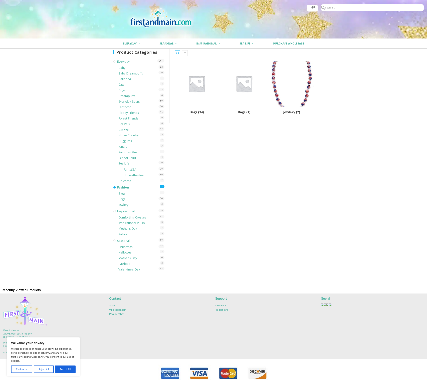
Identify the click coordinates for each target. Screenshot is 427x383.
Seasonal (166, 43)
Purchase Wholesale (288, 43)
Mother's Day (127, 228)
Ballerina (124, 79)
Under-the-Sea (133, 175)
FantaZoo (124, 107)
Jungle (122, 146)
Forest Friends (128, 118)
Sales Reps (220, 305)
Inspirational (206, 43)
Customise (22, 369)
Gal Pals (124, 124)
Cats (121, 84)
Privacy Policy (116, 314)
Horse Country (128, 135)
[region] (43, 356)
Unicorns (124, 181)
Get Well (124, 130)
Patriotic (124, 234)
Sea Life (245, 43)
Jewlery (123, 205)
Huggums (125, 141)
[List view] (185, 53)
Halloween (125, 252)
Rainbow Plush (128, 152)
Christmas (125, 247)
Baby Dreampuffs (130, 73)
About (112, 305)
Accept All (65, 369)
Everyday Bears (129, 102)
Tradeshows (221, 309)
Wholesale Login (117, 309)
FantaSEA (129, 170)
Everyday (130, 43)
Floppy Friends (128, 113)
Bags (121, 193)
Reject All (44, 369)
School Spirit (127, 158)
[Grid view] (177, 53)
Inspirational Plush (131, 223)
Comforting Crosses (132, 217)
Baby (121, 68)
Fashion (123, 187)
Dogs (122, 90)
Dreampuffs (126, 96)
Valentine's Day (129, 269)
